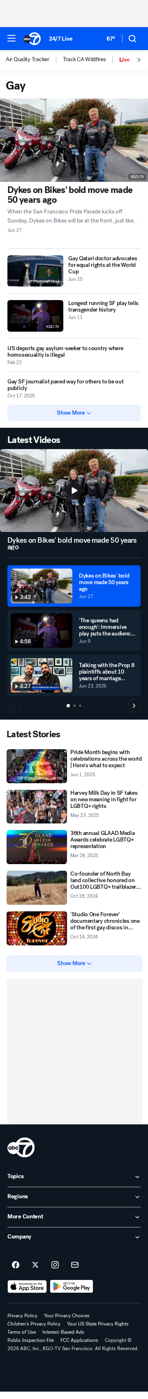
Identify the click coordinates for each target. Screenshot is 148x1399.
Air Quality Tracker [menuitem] (27, 59)
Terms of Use (21, 1332)
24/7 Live (60, 39)
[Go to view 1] (68, 705)
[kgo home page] (21, 1147)
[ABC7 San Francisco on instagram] (55, 1265)
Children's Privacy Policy (33, 1323)
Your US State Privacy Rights (98, 1323)
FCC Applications (79, 1340)
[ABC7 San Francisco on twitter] (35, 1265)
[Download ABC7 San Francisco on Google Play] (71, 1286)
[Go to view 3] (80, 705)
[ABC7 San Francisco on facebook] (15, 1265)
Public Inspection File (30, 1340)
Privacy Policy (22, 1315)
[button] (11, 38)
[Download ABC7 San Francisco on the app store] (27, 1286)
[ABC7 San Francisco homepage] (32, 38)
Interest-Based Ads (63, 1332)
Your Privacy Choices (67, 1315)
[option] (34, 60)
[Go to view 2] (74, 705)
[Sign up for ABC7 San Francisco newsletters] (75, 1265)
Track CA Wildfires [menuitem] (84, 59)
